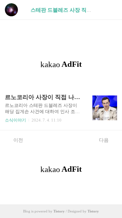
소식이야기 (15, 120)
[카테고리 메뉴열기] (110, 10)
